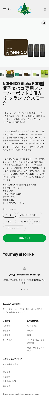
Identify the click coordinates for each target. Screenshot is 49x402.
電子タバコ (32, 326)
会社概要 (6, 330)
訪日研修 (6, 372)
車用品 (30, 330)
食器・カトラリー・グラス (36, 349)
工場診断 (6, 376)
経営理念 (6, 335)
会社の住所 (7, 340)
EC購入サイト (24, 238)
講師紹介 (6, 386)
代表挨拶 (6, 326)
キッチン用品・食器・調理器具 (36, 341)
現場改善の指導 (9, 381)
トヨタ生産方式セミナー (12, 365)
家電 (29, 335)
